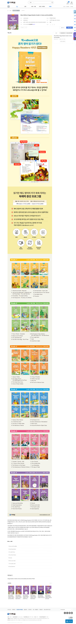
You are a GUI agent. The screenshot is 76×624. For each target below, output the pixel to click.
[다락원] (12, 2)
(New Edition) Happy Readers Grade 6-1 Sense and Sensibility (11, 597)
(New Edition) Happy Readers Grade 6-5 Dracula (41, 596)
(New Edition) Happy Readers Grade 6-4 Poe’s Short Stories (33, 597)
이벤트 (50, 6)
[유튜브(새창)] (65, 613)
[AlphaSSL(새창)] (70, 618)
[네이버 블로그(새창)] (67, 613)
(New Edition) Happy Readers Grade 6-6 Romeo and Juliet (48, 597)
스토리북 (22, 10)
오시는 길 (9, 609)
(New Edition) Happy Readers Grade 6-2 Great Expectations (18, 597)
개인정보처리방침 (19, 609)
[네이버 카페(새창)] (72, 613)
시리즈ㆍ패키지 (42, 6)
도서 (17, 6)
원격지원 (70, 621)
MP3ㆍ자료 (33, 6)
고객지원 (71, 6)
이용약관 (13, 609)
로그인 (64, 6)
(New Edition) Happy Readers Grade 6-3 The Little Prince (26, 597)
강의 (25, 6)
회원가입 (67, 6)
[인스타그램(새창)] (69, 613)
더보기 (50, 583)
